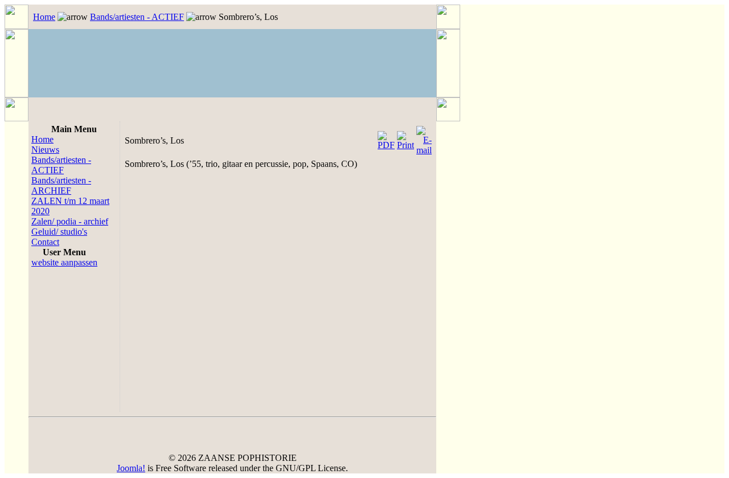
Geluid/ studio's (59, 231)
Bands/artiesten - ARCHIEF (61, 185)
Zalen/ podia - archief (69, 221)
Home (44, 17)
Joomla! (131, 468)
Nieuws (45, 149)
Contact (45, 242)
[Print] (405, 137)
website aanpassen (64, 262)
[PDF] (386, 137)
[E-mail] (424, 137)
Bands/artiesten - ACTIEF (137, 17)
